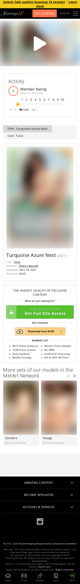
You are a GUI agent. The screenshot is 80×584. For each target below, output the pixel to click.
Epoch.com (44, 566)
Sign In (65, 13)
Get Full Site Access (45, 312)
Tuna (17, 262)
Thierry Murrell (28, 266)
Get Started (45, 13)
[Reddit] (40, 521)
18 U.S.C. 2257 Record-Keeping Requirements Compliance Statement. (40, 543)
